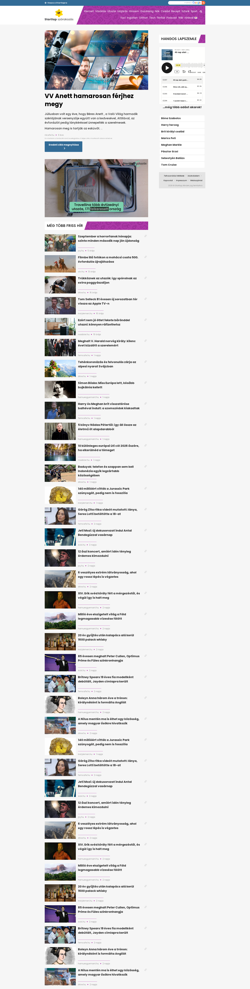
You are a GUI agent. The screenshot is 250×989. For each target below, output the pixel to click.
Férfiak (161, 17)
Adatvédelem (194, 176)
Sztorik (185, 11)
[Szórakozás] (61, 15)
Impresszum (181, 180)
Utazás (111, 11)
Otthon (143, 17)
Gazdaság (147, 11)
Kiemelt (89, 11)
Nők (157, 11)
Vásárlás (100, 11)
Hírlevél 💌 (191, 17)
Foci (123, 17)
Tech (152, 17)
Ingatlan (132, 17)
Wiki (180, 17)
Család (165, 11)
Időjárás (122, 11)
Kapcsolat (168, 180)
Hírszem (134, 11)
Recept (175, 11)
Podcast (172, 17)
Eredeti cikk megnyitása (64, 144)
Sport (194, 11)
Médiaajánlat (196, 180)
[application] (96, 188)
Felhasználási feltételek (174, 176)
